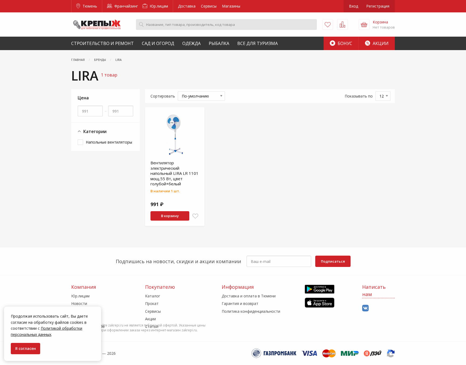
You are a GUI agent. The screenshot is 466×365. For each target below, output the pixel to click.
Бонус (344, 43)
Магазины (231, 6)
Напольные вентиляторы (109, 142)
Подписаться (333, 261)
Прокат (152, 303)
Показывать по (359, 96)
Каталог (152, 295)
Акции (380, 43)
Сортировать (162, 96)
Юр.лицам (158, 6)
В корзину (170, 215)
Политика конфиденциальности (251, 311)
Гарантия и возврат (240, 303)
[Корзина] (364, 24)
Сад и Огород (158, 43)
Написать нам (374, 290)
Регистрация (377, 6)
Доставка (187, 6)
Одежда (191, 43)
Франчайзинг (125, 6)
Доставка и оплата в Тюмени (249, 295)
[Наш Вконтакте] (365, 308)
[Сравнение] (342, 24)
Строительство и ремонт (102, 43)
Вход (353, 6)
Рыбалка (219, 43)
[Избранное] (327, 24)
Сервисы (209, 6)
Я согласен (25, 348)
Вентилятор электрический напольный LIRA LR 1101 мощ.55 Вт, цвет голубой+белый (174, 173)
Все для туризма (257, 43)
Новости (79, 303)
